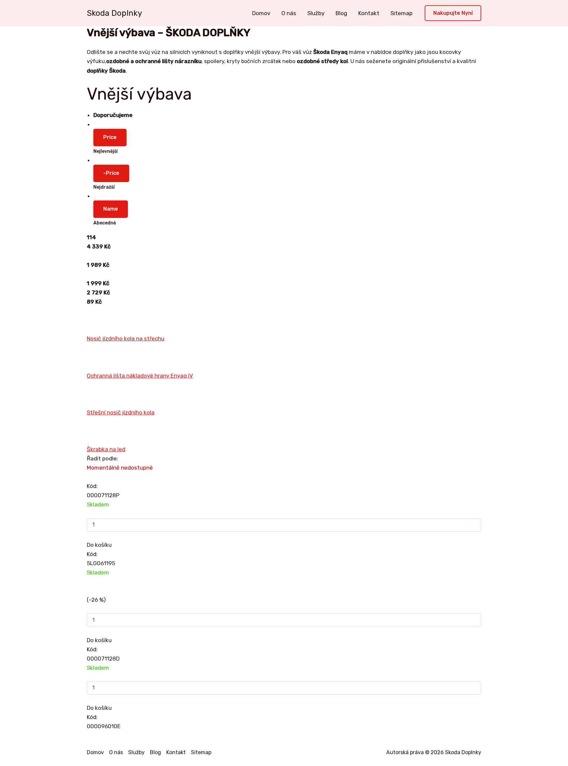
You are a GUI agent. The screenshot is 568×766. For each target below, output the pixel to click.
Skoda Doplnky (114, 13)
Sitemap (401, 13)
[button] (453, 13)
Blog (341, 13)
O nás (288, 13)
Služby (315, 13)
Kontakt (368, 13)
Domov (261, 13)
